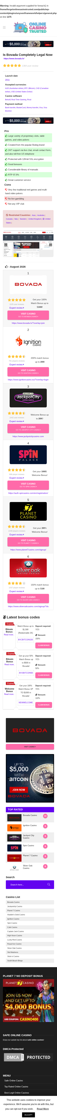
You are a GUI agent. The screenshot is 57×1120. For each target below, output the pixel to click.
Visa (41, 108)
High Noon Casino (14, 936)
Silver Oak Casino (14, 948)
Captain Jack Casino (15, 931)
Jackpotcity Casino (14, 906)
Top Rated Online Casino (16, 1086)
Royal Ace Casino (14, 944)
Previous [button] (5, 43)
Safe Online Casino (13, 1080)
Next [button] (50, 43)
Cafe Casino (12, 927)
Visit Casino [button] (29, 747)
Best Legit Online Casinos (16, 1092)
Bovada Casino (13, 902)
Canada (9, 219)
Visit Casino (28, 314)
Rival (29, 100)
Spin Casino (12, 923)
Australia (40, 215)
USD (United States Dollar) (21, 92)
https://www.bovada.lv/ (14, 58)
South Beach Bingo (15, 961)
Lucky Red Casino (14, 940)
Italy (16, 219)
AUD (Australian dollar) (14, 88)
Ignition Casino (13, 919)
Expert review (16, 308)
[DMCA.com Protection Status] (28, 1057)
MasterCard (21, 108)
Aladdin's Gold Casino (16, 915)
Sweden (22, 219)
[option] (28, 44)
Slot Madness (12, 952)
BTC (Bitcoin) (29, 88)
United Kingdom (34, 219)
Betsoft (8, 100)
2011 (7, 80)
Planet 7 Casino (13, 911)
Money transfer (32, 108)
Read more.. (9, 635)
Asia (33, 215)
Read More (43, 1109)
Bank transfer (10, 108)
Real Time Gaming (18, 100)
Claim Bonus (43, 645)
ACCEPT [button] (28, 1115)
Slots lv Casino (13, 956)
